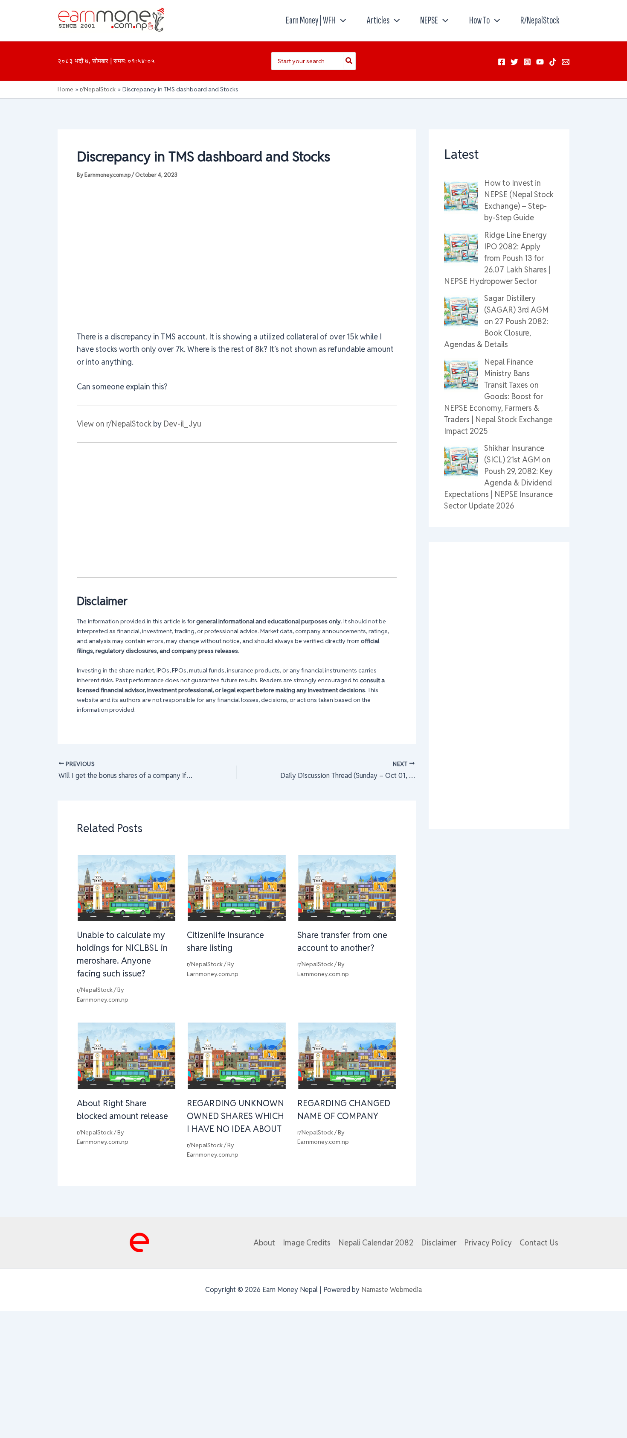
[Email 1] (565, 62)
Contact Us (539, 1243)
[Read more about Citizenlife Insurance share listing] (236, 887)
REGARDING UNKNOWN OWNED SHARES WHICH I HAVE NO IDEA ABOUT (235, 1116)
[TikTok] (553, 62)
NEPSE (429, 20)
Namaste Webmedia (391, 1289)
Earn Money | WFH (311, 20)
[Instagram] (527, 62)
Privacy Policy (488, 1243)
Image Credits (307, 1243)
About (264, 1243)
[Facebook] (501, 62)
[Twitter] (514, 62)
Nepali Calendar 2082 (375, 1243)
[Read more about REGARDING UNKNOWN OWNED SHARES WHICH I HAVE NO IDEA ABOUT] (236, 1055)
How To (479, 20)
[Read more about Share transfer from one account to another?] (347, 887)
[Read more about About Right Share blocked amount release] (126, 1055)
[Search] (349, 61)
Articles (378, 20)
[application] (341, 20)
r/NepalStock (539, 20)
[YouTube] (540, 62)
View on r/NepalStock (114, 424)
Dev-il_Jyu (182, 424)
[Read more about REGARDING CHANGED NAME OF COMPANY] (347, 1055)
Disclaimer (438, 1243)
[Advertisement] (237, 254)
